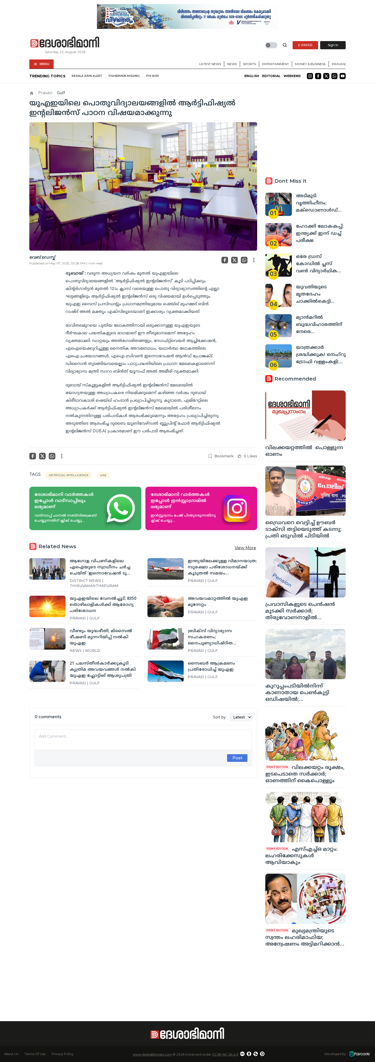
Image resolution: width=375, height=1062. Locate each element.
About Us (11, 1054)
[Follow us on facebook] (318, 76)
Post (237, 757)
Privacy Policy (62, 1054)
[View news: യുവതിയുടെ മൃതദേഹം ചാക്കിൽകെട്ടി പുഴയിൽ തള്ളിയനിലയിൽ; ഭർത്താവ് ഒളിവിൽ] (278, 295)
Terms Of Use (35, 1054)
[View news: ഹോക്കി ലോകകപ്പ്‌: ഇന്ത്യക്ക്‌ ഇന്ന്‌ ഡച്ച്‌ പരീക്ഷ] (278, 234)
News (232, 64)
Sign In (333, 45)
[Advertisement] (143, 838)
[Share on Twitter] (234, 260)
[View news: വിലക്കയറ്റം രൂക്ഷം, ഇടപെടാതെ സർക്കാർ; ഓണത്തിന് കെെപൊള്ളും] (305, 736)
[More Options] (254, 260)
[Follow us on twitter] (326, 76)
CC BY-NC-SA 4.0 (225, 1054)
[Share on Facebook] (224, 260)
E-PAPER (305, 45)
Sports (249, 64)
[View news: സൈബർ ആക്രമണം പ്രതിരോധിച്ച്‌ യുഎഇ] (165, 671)
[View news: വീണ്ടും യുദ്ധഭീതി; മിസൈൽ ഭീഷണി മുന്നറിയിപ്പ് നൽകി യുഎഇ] (47, 639)
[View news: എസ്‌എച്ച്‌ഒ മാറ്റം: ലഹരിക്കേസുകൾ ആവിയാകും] (305, 817)
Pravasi (339, 64)
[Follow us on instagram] (310, 76)
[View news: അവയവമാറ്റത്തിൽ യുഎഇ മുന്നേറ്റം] (165, 606)
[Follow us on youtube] (342, 76)
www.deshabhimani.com (152, 1054)
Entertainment (275, 64)
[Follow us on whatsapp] (334, 76)
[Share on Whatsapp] (244, 260)
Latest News (210, 64)
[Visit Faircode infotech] (359, 1054)
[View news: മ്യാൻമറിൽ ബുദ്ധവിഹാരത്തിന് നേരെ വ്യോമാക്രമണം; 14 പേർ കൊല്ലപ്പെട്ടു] (278, 325)
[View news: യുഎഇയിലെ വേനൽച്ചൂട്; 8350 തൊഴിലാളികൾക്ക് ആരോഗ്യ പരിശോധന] (47, 606)
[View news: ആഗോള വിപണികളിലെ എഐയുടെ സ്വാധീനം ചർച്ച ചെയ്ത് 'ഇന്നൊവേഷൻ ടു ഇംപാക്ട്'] (47, 569)
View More (245, 547)
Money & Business (310, 64)
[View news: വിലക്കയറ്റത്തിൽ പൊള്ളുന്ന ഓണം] (305, 415)
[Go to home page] (65, 42)
